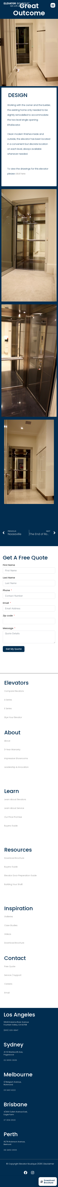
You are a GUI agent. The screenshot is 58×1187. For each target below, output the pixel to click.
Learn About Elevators (15, 799)
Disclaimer (49, 1163)
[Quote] (29, 1179)
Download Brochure (14, 858)
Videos (8, 934)
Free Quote (9, 966)
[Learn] (17, 1179)
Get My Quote (14, 649)
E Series (8, 708)
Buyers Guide (11, 825)
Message (8, 628)
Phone (6, 590)
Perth (11, 1134)
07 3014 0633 (9, 1120)
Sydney (13, 1044)
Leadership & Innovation (16, 767)
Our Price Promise (13, 817)
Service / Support (12, 975)
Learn (17, 1184)
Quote (29, 1184)
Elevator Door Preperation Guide (20, 875)
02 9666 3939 (10, 1060)
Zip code (8, 615)
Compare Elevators (14, 691)
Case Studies (11, 925)
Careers (8, 983)
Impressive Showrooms (16, 758)
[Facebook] (25, 1172)
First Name (9, 565)
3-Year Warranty (12, 749)
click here (20, 173)
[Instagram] (32, 1172)
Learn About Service (14, 808)
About (7, 740)
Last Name (9, 577)
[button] (53, 5)
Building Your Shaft (13, 884)
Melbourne (18, 1074)
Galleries (8, 916)
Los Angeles (19, 1014)
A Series (8, 699)
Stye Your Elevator (13, 717)
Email (6, 603)
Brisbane (15, 1104)
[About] (5, 1179)
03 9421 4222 (10, 1090)
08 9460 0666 (10, 1150)
